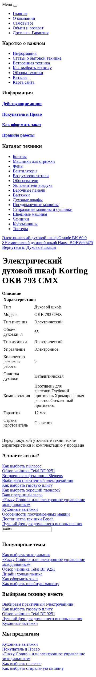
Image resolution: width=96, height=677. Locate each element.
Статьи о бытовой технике (37, 58)
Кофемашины (25, 224)
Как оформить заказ (21, 124)
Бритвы (20, 156)
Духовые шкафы (28, 200)
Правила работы (18, 135)
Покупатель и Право (22, 114)
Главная (20, 13)
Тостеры (20, 228)
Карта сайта (23, 82)
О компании (24, 18)
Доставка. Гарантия (31, 32)
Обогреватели (25, 180)
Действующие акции (22, 103)
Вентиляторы (25, 171)
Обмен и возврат (28, 28)
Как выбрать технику (32, 67)
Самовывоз (23, 23)
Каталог (20, 77)
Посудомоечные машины (36, 204)
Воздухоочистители (31, 175)
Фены (18, 166)
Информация (25, 53)
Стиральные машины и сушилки (43, 209)
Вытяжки (21, 195)
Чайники (21, 219)
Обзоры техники (28, 72)
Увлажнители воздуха (33, 185)
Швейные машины (30, 214)
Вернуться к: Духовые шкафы (29, 247)
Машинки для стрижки (34, 161)
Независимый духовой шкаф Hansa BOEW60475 (49, 242)
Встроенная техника (31, 63)
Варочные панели (29, 190)
